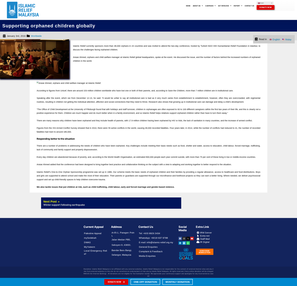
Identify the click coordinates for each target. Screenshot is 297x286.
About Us (197, 6)
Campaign (209, 6)
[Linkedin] (180, 243)
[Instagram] (184, 238)
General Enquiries (148, 247)
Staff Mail (205, 239)
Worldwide (36, 36)
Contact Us (249, 6)
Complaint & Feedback (151, 251)
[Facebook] (180, 238)
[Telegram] (184, 243)
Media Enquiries (147, 256)
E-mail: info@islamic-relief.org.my (156, 242)
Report (237, 6)
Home (188, 6)
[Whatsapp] (188, 243)
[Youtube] (192, 238)
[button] (265, 7)
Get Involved (223, 6)
